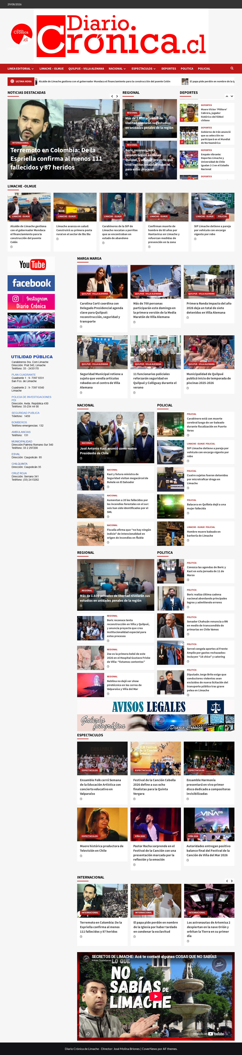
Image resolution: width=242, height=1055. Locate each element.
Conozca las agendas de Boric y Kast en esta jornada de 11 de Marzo (206, 571)
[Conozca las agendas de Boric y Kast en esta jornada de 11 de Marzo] (170, 571)
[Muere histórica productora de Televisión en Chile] (102, 824)
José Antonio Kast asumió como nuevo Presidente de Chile (108, 451)
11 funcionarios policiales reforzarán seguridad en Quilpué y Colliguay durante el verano (155, 381)
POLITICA (187, 69)
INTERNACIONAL (90, 912)
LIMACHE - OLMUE (21, 134)
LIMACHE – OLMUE (52, 69)
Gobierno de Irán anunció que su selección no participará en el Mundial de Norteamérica (216, 115)
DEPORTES (168, 69)
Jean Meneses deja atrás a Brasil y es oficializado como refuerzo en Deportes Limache (216, 163)
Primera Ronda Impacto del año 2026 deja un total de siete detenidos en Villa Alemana (209, 308)
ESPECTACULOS (142, 69)
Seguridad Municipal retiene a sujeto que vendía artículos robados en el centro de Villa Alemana (101, 381)
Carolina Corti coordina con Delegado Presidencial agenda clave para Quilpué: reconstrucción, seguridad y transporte (101, 312)
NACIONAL (116, 69)
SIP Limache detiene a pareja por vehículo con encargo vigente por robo (212, 230)
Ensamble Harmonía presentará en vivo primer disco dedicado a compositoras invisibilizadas (208, 787)
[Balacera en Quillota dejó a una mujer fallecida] (170, 506)
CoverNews (149, 1048)
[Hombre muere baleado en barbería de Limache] (170, 533)
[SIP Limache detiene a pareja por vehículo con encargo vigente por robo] (212, 207)
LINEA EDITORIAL (19, 69)
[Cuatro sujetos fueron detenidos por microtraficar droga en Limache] (170, 479)
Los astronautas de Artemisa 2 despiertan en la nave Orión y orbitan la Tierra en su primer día (155, 929)
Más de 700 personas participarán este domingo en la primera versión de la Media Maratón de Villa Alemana (154, 310)
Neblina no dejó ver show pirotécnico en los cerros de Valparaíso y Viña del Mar (124, 685)
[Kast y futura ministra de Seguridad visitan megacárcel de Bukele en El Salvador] (90, 478)
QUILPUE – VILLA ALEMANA (86, 69)
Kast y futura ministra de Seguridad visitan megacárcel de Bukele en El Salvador (127, 478)
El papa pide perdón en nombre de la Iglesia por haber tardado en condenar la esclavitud (171, 81)
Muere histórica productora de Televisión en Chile (101, 848)
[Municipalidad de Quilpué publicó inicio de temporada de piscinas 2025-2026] (209, 352)
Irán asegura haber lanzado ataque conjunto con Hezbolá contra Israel (207, 927)
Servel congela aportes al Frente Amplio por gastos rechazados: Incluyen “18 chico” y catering (207, 653)
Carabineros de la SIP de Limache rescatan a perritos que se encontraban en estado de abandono (120, 232)
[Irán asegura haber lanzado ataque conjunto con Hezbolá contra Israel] (209, 901)
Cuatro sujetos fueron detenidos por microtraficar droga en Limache (207, 479)
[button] (232, 68)
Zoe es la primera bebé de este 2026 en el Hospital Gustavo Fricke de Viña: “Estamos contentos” (128, 658)
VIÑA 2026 (140, 836)
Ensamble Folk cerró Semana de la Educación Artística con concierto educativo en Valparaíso (100, 787)
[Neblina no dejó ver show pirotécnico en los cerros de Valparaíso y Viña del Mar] (90, 685)
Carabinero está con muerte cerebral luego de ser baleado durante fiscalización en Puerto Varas (206, 425)
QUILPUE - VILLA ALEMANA (95, 293)
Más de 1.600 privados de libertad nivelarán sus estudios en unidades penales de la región (149, 123)
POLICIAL (204, 69)
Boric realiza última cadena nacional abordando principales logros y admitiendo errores (207, 598)
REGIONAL (132, 112)
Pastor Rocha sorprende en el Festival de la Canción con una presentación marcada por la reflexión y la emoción (154, 853)
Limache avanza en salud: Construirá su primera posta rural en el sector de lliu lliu (74, 230)
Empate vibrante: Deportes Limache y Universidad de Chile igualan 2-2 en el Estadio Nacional (215, 139)
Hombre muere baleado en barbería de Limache (204, 534)
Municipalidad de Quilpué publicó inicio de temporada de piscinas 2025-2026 (209, 378)
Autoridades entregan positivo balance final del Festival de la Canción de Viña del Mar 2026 (208, 851)
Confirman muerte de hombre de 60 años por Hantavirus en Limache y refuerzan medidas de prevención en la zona (164, 234)
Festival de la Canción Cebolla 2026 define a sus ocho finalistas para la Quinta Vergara (154, 787)
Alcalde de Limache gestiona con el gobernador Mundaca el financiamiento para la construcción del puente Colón (62, 154)
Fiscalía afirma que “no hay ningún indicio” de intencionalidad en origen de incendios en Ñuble (129, 534)
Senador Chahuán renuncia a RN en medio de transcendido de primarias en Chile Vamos (207, 626)
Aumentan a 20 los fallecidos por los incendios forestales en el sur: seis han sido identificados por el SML (128, 506)
